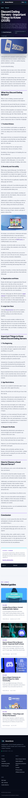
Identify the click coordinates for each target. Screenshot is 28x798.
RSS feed (3, 780)
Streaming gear (5, 765)
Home (2, 7)
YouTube (3, 761)
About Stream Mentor (21, 759)
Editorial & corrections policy (21, 764)
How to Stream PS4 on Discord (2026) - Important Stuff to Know (13, 643)
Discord (7, 7)
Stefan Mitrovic (19, 761)
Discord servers (9, 310)
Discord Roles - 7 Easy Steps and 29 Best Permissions (13, 714)
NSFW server (19, 239)
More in (14, 565)
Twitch (3, 759)
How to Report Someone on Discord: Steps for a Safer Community (11, 679)
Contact (17, 767)
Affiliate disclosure (20, 772)
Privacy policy (19, 769)
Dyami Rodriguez (7, 32)
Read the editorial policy (8, 560)
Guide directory (5, 784)
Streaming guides (5, 763)
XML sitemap (4, 782)
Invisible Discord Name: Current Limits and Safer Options (13, 608)
